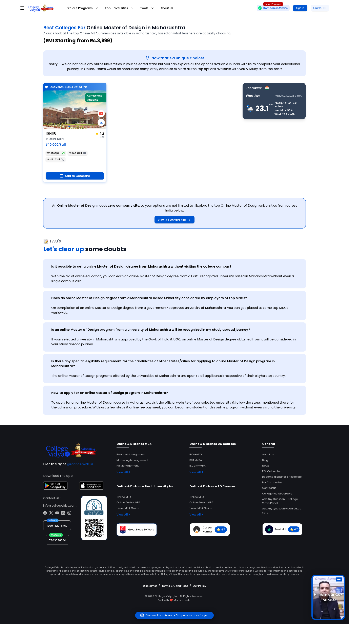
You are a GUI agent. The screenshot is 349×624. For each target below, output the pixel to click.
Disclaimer (150, 586)
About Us (167, 8)
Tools (144, 8)
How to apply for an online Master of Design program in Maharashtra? (109, 392)
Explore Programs (80, 8)
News (265, 466)
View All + (123, 472)
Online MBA (124, 497)
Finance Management (131, 454)
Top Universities (116, 8)
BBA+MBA (195, 460)
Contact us (269, 488)
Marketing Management (132, 460)
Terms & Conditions (175, 586)
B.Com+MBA (197, 466)
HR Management (128, 466)
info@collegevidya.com (60, 506)
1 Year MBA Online (128, 508)
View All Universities (172, 220)
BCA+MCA (196, 454)
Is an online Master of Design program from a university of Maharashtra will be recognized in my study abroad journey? (150, 329)
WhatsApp (53, 153)
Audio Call (53, 159)
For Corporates (272, 482)
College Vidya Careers (277, 493)
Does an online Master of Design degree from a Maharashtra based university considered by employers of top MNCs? (149, 298)
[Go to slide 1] (69, 126)
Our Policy (199, 586)
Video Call (75, 153)
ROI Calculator (271, 471)
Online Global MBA (129, 502)
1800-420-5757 (57, 526)
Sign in (300, 8)
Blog (265, 460)
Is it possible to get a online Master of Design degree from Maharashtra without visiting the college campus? (141, 266)
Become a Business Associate (282, 477)
